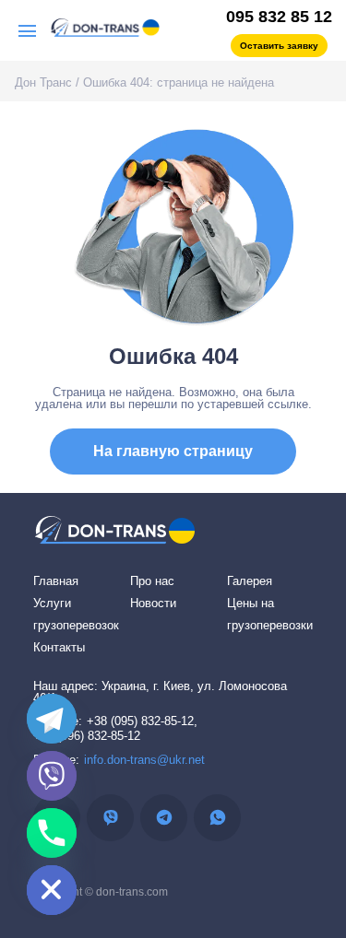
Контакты (59, 647)
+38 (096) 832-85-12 (86, 736)
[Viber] (52, 776)
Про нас (152, 581)
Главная (55, 581)
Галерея (249, 581)
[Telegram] (52, 719)
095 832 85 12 (279, 16)
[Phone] (52, 833)
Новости (153, 603)
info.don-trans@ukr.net (144, 760)
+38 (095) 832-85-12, (142, 721)
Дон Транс (43, 82)
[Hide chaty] (52, 890)
